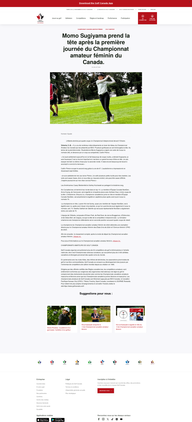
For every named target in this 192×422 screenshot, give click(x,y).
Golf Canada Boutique (126, 9)
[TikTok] (112, 419)
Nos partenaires (41, 393)
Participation (125, 18)
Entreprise (40, 379)
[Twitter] (107, 419)
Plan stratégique (71, 393)
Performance (112, 18)
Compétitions (81, 18)
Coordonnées (40, 384)
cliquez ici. (77, 236)
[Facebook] (99, 419)
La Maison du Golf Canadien (106, 9)
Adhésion (68, 18)
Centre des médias (42, 400)
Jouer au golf (56, 18)
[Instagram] (103, 419)
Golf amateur (110, 29)
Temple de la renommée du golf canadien (79, 9)
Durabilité (39, 409)
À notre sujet (40, 387)
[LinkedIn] (117, 419)
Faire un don (142, 9)
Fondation (39, 390)
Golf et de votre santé (43, 406)
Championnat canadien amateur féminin (90, 29)
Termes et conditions (72, 387)
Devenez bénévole (42, 403)
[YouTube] (121, 419)
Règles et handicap (97, 18)
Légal (68, 379)
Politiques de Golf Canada (74, 384)
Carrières (39, 397)
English (153, 9)
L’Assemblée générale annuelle (75, 390)
